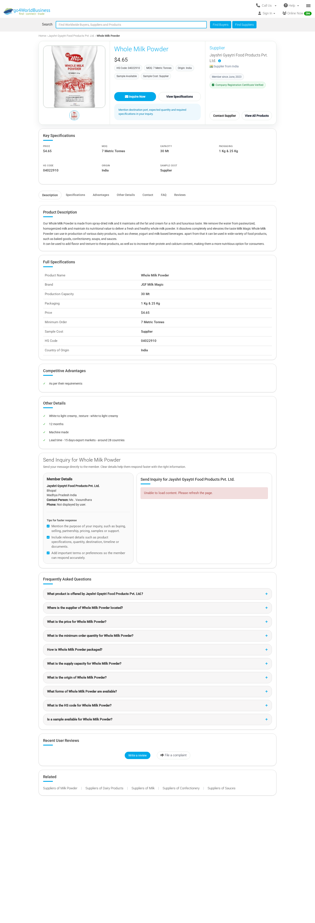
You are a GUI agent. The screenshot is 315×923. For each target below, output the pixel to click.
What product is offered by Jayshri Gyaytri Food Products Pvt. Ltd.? (95, 594)
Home (42, 35)
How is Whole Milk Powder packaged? (74, 650)
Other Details (126, 195)
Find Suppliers (244, 24)
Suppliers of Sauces (222, 788)
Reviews (180, 195)
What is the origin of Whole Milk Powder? (76, 677)
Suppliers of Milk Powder (60, 788)
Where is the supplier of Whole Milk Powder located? (85, 608)
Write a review (137, 755)
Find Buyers (220, 24)
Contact (147, 195)
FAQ (163, 195)
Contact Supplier (224, 115)
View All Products (257, 115)
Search (47, 24)
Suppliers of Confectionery (181, 788)
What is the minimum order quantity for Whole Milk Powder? (90, 636)
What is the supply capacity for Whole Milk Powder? (84, 663)
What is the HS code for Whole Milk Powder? (79, 705)
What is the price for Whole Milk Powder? (76, 622)
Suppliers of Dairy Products (105, 788)
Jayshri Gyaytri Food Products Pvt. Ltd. (71, 35)
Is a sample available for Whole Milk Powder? (79, 719)
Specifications (75, 195)
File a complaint (176, 755)
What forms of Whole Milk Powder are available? (82, 691)
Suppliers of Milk (143, 788)
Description (50, 195)
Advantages (101, 195)
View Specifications (179, 96)
